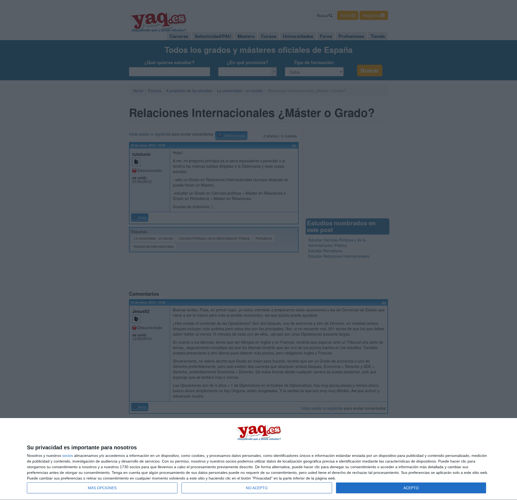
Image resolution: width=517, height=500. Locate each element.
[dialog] (258, 459)
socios (67, 455)
